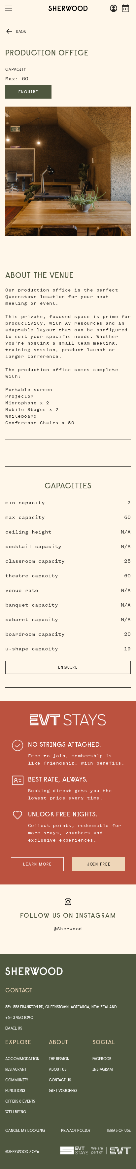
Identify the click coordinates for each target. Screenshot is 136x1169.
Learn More (37, 864)
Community (16, 1079)
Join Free (99, 864)
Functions (15, 1090)
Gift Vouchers (63, 1090)
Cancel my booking (25, 1130)
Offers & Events (20, 1101)
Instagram (102, 1069)
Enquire (28, 91)
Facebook (102, 1058)
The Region (59, 1058)
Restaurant (15, 1069)
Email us (13, 1028)
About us (57, 1069)
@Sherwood (68, 929)
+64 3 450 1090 (19, 1017)
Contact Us (60, 1079)
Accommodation (22, 1058)
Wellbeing (15, 1111)
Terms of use (118, 1130)
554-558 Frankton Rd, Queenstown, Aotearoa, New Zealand (61, 1006)
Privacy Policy (75, 1130)
